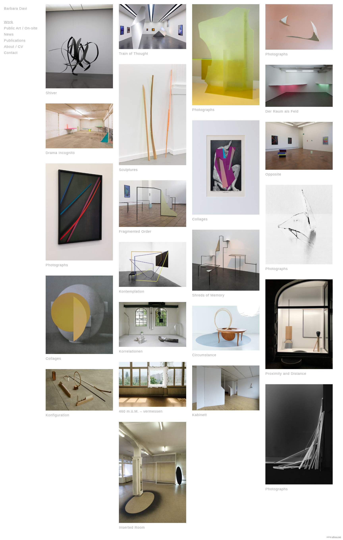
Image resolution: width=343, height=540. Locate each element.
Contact (11, 53)
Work (8, 22)
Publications (15, 40)
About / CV (13, 47)
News (9, 34)
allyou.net (336, 537)
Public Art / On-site (21, 28)
